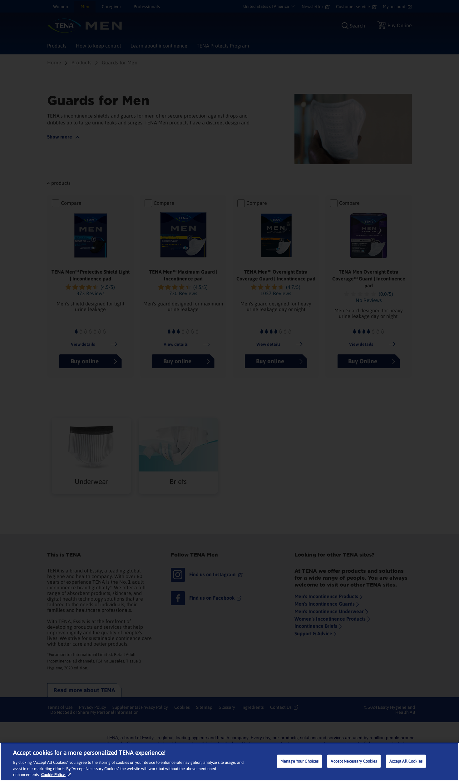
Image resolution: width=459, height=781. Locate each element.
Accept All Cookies (405, 761)
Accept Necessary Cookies (354, 761)
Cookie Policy (53, 774)
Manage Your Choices (299, 761)
